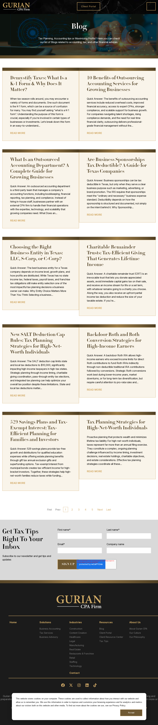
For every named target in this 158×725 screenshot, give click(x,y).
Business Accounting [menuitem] (50, 628)
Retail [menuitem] (72, 657)
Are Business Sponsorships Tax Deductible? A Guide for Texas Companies (117, 165)
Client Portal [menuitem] (105, 633)
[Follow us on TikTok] (95, 685)
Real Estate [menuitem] (75, 649)
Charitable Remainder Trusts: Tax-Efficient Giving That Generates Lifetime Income (116, 256)
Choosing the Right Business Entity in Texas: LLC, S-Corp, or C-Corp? (36, 253)
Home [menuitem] (13, 622)
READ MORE (17, 133)
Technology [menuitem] (75, 666)
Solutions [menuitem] (45, 622)
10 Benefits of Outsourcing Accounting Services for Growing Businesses (115, 84)
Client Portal (88, 6)
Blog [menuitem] (101, 628)
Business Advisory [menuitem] (49, 637)
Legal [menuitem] (72, 641)
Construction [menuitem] (75, 628)
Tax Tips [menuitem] (103, 641)
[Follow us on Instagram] (79, 685)
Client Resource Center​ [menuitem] (111, 637)
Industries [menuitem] (75, 622)
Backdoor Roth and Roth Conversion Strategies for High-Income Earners (114, 340)
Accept (131, 712)
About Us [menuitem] (135, 622)
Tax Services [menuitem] (46, 633)
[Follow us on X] (71, 685)
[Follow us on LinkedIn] (87, 685)
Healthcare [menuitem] (75, 637)
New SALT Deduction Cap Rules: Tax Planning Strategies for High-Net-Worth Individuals (37, 343)
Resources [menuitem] (106, 622)
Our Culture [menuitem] (135, 633)
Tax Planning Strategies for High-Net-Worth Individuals (117, 425)
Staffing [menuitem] (73, 662)
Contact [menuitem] (74, 672)
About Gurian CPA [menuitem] (138, 628)
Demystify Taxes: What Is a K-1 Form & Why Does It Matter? (38, 84)
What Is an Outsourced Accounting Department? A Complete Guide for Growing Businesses (39, 168)
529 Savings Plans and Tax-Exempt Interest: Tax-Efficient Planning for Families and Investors (38, 431)
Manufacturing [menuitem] (76, 645)
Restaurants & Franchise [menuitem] (81, 653)
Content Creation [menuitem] (78, 633)
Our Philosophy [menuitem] (137, 637)
